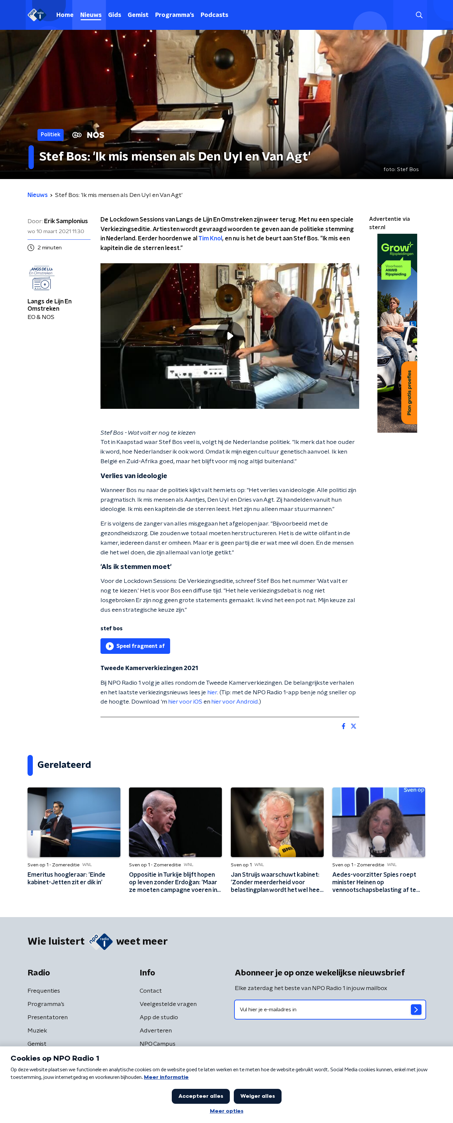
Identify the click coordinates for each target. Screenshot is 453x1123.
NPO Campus (157, 1044)
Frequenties (44, 991)
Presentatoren (48, 1018)
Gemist (138, 15)
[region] (229, 336)
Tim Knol (210, 239)
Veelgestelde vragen (168, 1004)
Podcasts (214, 15)
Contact (151, 991)
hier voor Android (234, 702)
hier (212, 693)
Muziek (37, 1031)
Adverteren (156, 1031)
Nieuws (90, 15)
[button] (419, 15)
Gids (114, 15)
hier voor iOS (185, 702)
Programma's (174, 15)
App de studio (159, 1018)
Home (65, 15)
